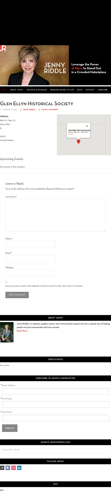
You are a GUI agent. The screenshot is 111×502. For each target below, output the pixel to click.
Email (8, 253)
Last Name (7, 412)
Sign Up (9, 428)
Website (9, 268)
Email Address (8, 385)
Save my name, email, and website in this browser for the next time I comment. (44, 286)
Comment (11, 197)
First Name (7, 399)
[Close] (87, 126)
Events (70, 134)
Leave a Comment (49, 109)
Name (9, 239)
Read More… (22, 331)
